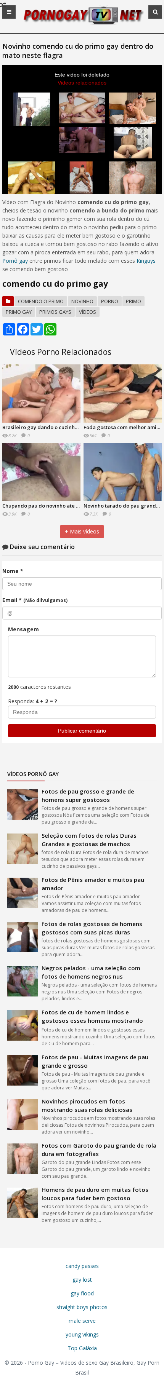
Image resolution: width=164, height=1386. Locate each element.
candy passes (82, 1265)
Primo (133, 301)
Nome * (12, 571)
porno (109, 301)
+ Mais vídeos (82, 531)
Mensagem (23, 629)
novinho (82, 301)
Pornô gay (15, 260)
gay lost (82, 1279)
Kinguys (146, 260)
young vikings (82, 1334)
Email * (35, 600)
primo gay (19, 311)
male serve (82, 1320)
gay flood (82, 1293)
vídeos (87, 311)
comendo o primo (41, 301)
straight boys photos (82, 1307)
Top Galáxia (82, 1348)
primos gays (55, 311)
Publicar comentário (82, 731)
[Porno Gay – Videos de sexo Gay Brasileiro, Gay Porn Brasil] (82, 23)
